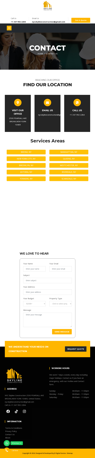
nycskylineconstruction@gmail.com (48, 22)
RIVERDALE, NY (69, 172)
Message (27, 310)
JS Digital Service (60, 453)
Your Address (29, 287)
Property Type (55, 298)
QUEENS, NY (69, 158)
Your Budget (28, 298)
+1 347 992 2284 (18, 22)
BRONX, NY (26, 152)
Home (40, 53)
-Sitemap (69, 453)
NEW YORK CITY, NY (26, 158)
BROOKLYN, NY (26, 165)
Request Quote (75, 349)
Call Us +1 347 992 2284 (15, 405)
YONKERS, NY (26, 178)
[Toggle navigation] (9, 28)
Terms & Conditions (13, 428)
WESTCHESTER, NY (69, 165)
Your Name (28, 263)
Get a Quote (80, 20)
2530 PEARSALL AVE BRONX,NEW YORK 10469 (18, 121)
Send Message (62, 332)
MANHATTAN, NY (68, 152)
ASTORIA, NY (26, 172)
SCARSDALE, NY (69, 178)
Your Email (53, 263)
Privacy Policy (11, 431)
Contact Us (10, 434)
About (7, 437)
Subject (26, 275)
